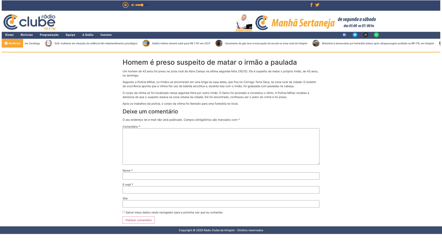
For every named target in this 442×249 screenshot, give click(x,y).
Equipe (70, 34)
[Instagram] (365, 34)
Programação (49, 34)
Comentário (131, 126)
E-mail (128, 184)
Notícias (27, 34)
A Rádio (87, 34)
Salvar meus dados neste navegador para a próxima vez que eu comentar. (174, 212)
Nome (128, 170)
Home (9, 34)
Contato (106, 34)
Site (125, 198)
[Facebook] (344, 34)
